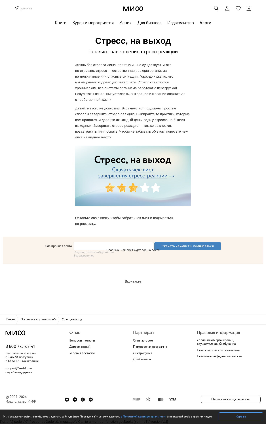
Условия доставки (82, 353)
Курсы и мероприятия (93, 23)
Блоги (205, 23)
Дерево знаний (79, 347)
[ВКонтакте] (75, 399)
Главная (10, 319)
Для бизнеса (149, 23)
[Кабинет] (227, 8)
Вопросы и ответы (82, 341)
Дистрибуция (142, 353)
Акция (126, 23)
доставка (26, 8)
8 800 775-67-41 (20, 346)
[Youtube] (67, 399)
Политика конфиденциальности (219, 357)
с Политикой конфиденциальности (143, 417)
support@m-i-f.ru (17, 368)
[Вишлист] (238, 8)
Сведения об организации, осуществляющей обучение (216, 342)
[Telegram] (91, 399)
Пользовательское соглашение (218, 350)
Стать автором (143, 341)
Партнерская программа (150, 347)
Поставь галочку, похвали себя (38, 319)
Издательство (180, 23)
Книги (61, 23)
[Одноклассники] (83, 399)
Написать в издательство (230, 399)
